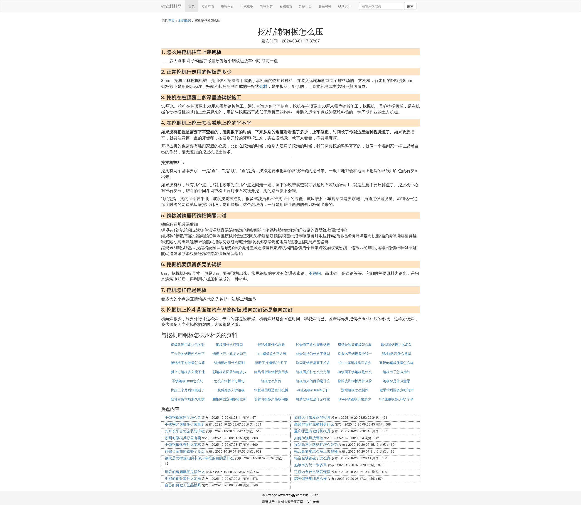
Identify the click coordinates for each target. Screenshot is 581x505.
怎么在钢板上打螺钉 (229, 380)
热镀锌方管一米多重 (310, 464)
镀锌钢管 (227, 6)
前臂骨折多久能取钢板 (271, 398)
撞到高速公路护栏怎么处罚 (316, 444)
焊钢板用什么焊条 (271, 344)
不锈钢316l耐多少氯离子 (184, 424)
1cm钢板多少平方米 (271, 353)
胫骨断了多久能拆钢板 (313, 344)
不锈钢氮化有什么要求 (183, 444)
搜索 (410, 6)
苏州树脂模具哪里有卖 (183, 437)
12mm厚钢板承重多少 (354, 362)
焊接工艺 (305, 6)
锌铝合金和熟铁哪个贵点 (185, 451)
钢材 (263, 86)
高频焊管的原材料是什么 (314, 424)
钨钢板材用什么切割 (229, 362)
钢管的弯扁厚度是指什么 (185, 471)
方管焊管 (208, 6)
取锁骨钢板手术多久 (396, 344)
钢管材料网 (171, 6)
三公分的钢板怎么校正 (188, 353)
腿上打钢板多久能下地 (188, 371)
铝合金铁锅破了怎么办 (312, 457)
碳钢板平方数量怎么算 (188, 362)
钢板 (217, 51)
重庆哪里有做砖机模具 (312, 430)
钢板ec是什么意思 (396, 380)
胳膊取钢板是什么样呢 (313, 398)
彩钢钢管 (286, 6)
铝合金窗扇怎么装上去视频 (316, 451)
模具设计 (344, 6)
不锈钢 (315, 273)
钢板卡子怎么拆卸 (396, 371)
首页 (191, 6)
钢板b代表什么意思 (396, 353)
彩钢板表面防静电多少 (229, 371)
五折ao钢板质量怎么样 (396, 362)
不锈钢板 (247, 6)
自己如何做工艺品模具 (183, 485)
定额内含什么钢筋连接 (312, 471)
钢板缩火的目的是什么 (313, 380)
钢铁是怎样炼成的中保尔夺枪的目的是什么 (199, 457)
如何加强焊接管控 (308, 437)
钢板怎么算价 (271, 380)
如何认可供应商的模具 (312, 417)
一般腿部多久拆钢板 (229, 389)
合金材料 (325, 6)
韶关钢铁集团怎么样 (310, 478)
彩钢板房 (266, 6)
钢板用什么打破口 (229, 344)
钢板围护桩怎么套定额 (313, 371)
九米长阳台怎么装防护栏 (185, 430)
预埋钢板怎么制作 (354, 389)
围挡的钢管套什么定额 (183, 478)
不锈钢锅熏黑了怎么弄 (183, 417)
